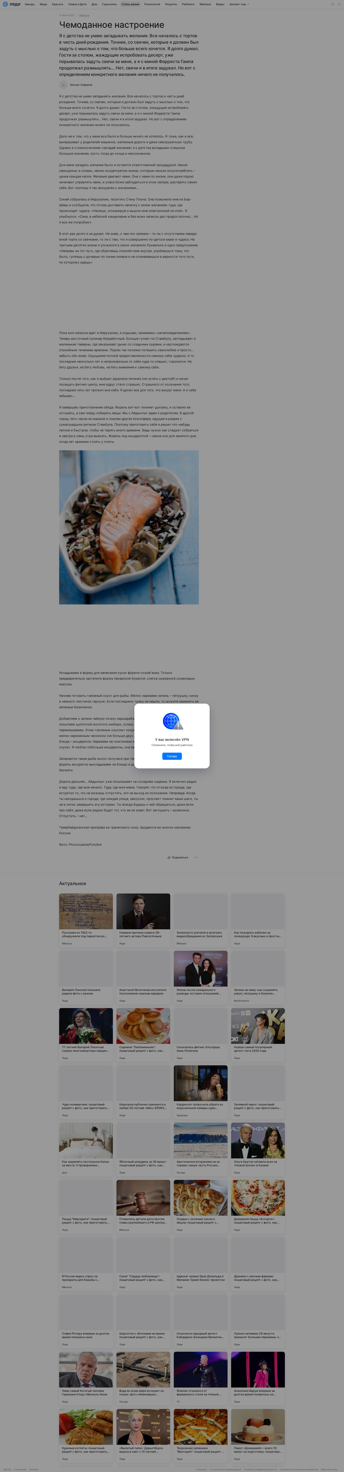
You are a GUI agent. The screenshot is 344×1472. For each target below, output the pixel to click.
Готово (172, 756)
